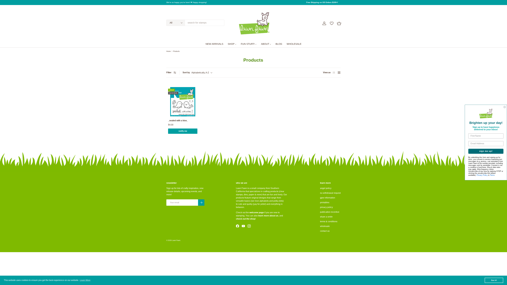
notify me (183, 131)
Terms (492, 175)
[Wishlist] (332, 23)
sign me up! (485, 151)
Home (168, 51)
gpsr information (327, 198)
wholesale (325, 226)
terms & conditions (328, 221)
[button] (339, 23)
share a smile (326, 217)
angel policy (325, 188)
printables (324, 202)
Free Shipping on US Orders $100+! (322, 2)
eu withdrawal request (330, 193)
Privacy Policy (482, 175)
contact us (325, 231)
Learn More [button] (85, 280)
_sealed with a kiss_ (178, 120)
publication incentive (329, 212)
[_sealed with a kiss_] (182, 101)
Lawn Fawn (176, 240)
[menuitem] (214, 44)
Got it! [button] (494, 280)
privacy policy (326, 207)
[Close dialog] (504, 107)
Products (176, 51)
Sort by (186, 72)
